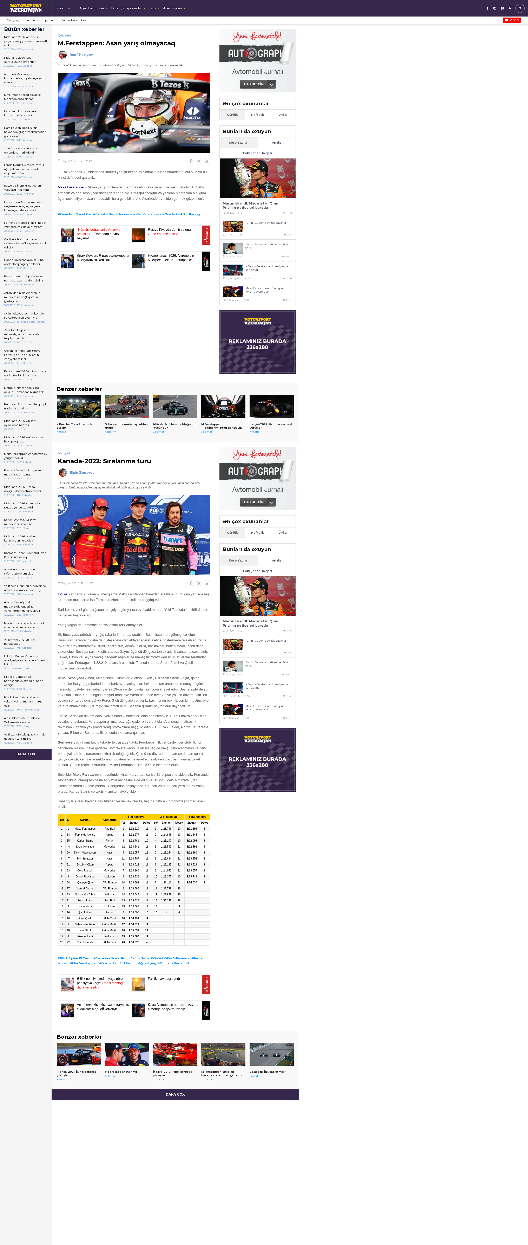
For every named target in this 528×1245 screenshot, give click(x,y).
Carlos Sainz (140, 958)
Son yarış (13, 20)
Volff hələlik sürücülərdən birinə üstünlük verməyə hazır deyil (25, 588)
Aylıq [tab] (283, 115)
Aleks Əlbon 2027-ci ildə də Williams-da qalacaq (22, 720)
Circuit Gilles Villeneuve (113, 214)
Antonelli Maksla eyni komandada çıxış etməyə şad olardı (24, 78)
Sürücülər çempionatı (39, 20)
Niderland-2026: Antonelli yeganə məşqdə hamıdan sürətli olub (25, 41)
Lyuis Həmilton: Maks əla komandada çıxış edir (20, 113)
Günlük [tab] (232, 115)
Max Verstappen (148, 214)
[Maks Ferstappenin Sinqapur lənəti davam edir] (233, 291)
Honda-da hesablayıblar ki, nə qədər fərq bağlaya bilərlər (24, 262)
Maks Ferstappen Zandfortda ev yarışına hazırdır (25, 456)
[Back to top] (516, 1233)
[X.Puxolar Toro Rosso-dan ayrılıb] (79, 406)
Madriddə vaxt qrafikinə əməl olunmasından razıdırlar (24, 625)
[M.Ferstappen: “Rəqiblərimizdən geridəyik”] (223, 406)
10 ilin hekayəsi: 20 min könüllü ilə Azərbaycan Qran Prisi (24, 315)
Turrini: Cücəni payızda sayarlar (265, 222)
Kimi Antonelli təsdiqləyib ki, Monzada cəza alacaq (22, 96)
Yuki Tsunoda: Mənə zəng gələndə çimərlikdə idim (21, 150)
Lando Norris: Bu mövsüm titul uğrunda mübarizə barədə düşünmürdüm (24, 169)
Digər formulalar (91, 8)
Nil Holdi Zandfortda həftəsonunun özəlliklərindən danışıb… (23, 681)
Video (514, 20)
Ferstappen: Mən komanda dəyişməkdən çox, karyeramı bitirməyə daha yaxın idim (23, 206)
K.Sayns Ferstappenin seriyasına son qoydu (266, 268)
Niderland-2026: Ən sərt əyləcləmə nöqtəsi (20, 423)
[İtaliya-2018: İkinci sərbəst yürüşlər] (175, 1054)
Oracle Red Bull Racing (182, 214)
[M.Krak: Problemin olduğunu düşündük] (175, 406)
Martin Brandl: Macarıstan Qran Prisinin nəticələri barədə (250, 205)
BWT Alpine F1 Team (76, 958)
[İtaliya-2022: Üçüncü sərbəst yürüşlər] (272, 406)
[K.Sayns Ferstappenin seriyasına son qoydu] (233, 270)
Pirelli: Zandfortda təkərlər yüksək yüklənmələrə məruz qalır (23, 701)
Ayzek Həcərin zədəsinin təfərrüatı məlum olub (20, 571)
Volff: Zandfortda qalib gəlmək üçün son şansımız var (24, 736)
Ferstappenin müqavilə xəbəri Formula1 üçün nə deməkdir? (24, 278)
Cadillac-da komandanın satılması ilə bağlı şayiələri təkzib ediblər (25, 243)
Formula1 (64, 8)
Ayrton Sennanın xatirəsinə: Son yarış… (266, 246)
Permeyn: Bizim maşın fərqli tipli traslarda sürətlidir (25, 406)
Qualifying (148, 963)
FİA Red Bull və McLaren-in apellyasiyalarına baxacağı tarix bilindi (24, 660)
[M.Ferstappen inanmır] (127, 1054)
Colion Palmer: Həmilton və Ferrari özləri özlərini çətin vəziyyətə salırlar (22, 355)
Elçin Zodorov (82, 473)
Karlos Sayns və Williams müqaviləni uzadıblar (20, 522)
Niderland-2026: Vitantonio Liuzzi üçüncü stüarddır (22, 505)
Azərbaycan (172, 8)
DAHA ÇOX (25, 754)
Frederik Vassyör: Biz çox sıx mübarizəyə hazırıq (22, 472)
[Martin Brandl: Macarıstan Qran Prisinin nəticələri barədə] (258, 178)
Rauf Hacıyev (81, 55)
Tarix (152, 8)
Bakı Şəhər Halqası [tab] (257, 153)
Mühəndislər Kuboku (74, 20)
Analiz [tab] (276, 142)
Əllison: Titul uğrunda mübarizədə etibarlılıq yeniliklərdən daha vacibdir (22, 606)
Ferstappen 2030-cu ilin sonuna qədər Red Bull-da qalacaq (25, 373)
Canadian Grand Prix (76, 214)
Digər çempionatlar (126, 8)
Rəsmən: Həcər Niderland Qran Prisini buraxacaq (25, 555)
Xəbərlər (65, 35)
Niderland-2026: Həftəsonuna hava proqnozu (23, 439)
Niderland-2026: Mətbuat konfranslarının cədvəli (21, 538)
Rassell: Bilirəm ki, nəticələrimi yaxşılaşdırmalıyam (24, 187)
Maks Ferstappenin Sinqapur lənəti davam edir (264, 289)
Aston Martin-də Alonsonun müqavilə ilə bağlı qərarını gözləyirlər (22, 297)
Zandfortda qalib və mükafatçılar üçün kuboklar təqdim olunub (22, 334)
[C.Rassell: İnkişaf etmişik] (272, 1054)
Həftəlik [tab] (257, 115)
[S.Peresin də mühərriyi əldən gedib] (127, 406)
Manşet (64, 453)
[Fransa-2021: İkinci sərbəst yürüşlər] (79, 1054)
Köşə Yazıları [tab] (238, 142)
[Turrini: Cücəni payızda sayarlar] (233, 226)
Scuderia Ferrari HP (175, 963)
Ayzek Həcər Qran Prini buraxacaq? (19, 641)
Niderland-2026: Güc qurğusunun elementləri (20, 59)
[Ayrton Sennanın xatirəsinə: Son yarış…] (233, 248)
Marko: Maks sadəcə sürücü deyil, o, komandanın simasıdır (24, 390)
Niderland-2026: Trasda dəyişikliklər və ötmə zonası (22, 489)
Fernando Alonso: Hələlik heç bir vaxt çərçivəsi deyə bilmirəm (25, 224)
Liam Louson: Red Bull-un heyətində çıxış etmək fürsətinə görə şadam (25, 132)
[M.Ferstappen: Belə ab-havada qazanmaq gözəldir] (223, 1054)
